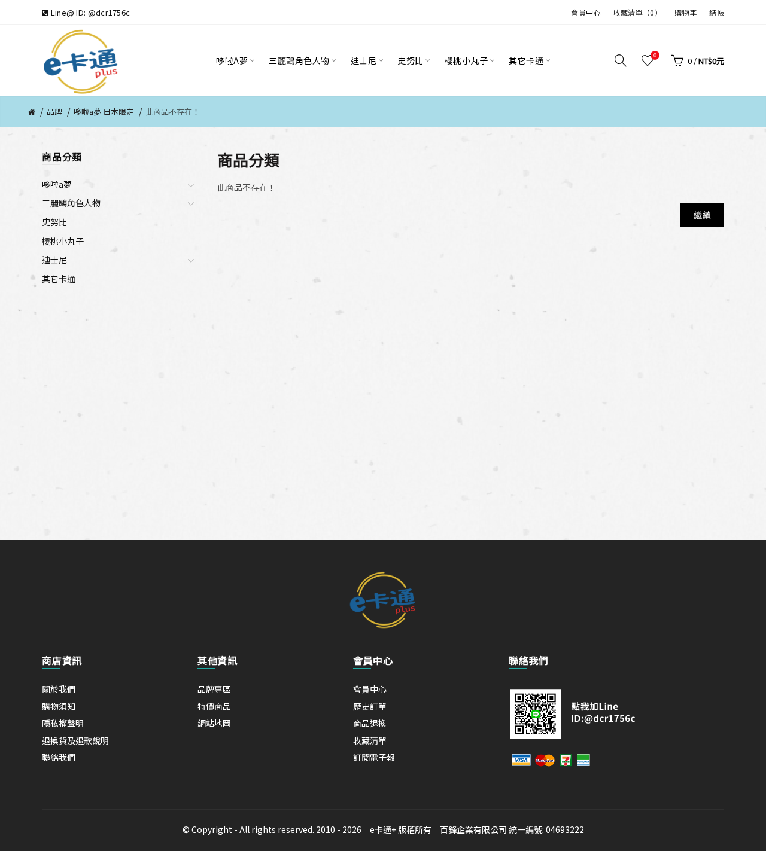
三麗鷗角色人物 (71, 203)
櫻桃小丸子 (63, 241)
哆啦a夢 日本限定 (104, 111)
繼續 (702, 215)
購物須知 (58, 706)
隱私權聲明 (63, 723)
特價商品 (214, 706)
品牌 (54, 111)
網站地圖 (214, 723)
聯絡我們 (58, 757)
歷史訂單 (370, 706)
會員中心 (585, 12)
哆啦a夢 (57, 184)
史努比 (54, 222)
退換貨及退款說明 (75, 740)
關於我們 (58, 689)
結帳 (716, 12)
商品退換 (370, 723)
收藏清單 (370, 740)
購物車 (685, 12)
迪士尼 (54, 260)
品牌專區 (214, 689)
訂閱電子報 (374, 757)
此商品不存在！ (172, 111)
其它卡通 (58, 279)
